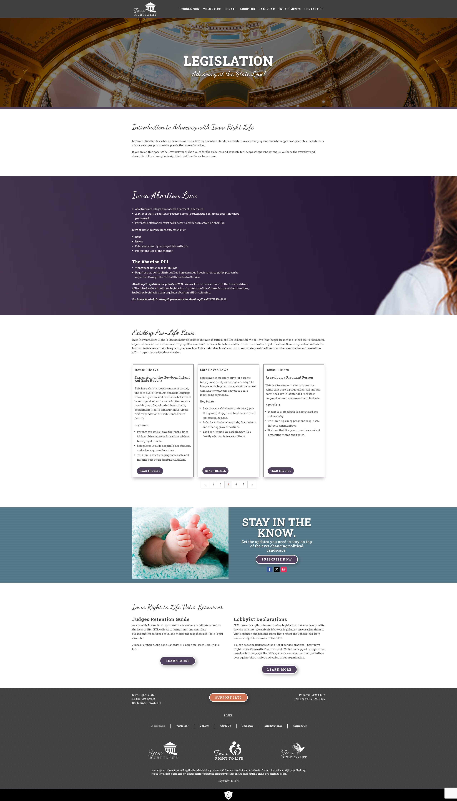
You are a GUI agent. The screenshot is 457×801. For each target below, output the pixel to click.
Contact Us (313, 9)
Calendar (267, 9)
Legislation (189, 9)
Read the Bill (150, 471)
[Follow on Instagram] (284, 569)
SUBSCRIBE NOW (277, 559)
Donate (230, 9)
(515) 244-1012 (316, 695)
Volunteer (212, 9)
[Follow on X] (277, 569)
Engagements (289, 9)
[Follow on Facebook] (269, 569)
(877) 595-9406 (316, 699)
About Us (247, 9)
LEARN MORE (178, 661)
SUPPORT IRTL (228, 697)
